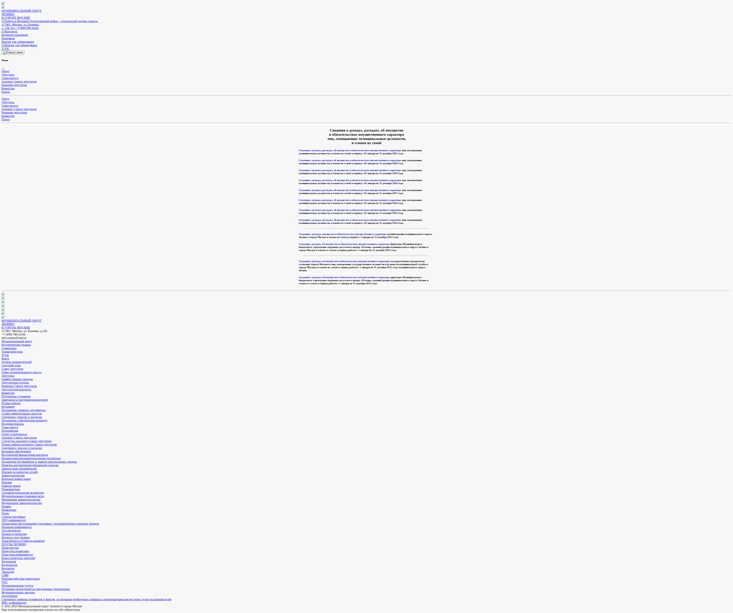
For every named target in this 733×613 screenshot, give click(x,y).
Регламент (8, 406)
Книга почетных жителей (18, 558)
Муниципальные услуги (17, 585)
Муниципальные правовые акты (23, 496)
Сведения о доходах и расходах (22, 417)
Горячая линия (11, 485)
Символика (9, 348)
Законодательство (13, 475)
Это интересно (11, 530)
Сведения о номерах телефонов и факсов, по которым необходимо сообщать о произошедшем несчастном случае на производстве (86, 599)
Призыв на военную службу (20, 472)
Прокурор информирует (17, 554)
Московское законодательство (21, 499)
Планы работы (11, 403)
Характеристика (12, 351)
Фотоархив (9, 561)
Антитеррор (9, 596)
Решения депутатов (14, 85)
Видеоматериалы (13, 423)
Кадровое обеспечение (16, 451)
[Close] (3, 68)
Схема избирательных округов (22, 413)
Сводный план (11, 365)
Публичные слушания (16, 396)
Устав (5, 355)
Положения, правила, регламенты (24, 410)
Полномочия (10, 430)
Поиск (6, 91)
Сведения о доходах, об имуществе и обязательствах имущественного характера (344, 244)
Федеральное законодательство (22, 503)
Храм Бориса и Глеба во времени (23, 540)
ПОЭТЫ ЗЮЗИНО (14, 544)
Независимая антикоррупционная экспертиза (31, 458)
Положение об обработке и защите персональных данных (39, 461)
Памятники (9, 510)
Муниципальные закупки (18, 592)
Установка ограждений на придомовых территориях (36, 589)
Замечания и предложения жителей (25, 399)
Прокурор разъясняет (15, 551)
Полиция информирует (17, 527)
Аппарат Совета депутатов (19, 81)
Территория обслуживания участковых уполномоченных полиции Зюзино (50, 523)
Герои (5, 513)
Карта (5, 358)
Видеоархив (9, 565)
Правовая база (11, 489)
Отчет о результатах (14, 434)
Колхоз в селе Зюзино (16, 537)
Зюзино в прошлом (14, 534)
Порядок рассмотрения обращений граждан (30, 465)
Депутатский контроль (16, 389)
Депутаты (8, 74)
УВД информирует (14, 520)
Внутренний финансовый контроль (25, 454)
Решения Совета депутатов (19, 386)
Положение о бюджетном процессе (24, 420)
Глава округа (10, 78)
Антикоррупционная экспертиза (23, 492)
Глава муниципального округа (21, 372)
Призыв (7, 482)
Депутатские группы (15, 382)
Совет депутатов (12, 368)
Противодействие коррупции (21, 578)
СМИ (5, 575)
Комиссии (8, 88)
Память (6, 506)
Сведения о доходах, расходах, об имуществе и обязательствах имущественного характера (350, 150)
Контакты (8, 568)
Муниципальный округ (17, 341)
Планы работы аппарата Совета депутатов (29, 444)
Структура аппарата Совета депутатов (27, 441)
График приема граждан (17, 379)
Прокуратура (10, 547)
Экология (8, 571)
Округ (6, 71)
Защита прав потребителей (19, 468)
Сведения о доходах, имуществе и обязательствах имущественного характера (342, 234)
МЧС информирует (14, 602)
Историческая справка (16, 344)
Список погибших (14, 516)
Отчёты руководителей (17, 362)
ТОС (5, 582)
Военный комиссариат (16, 479)
